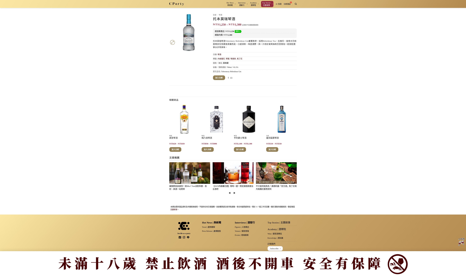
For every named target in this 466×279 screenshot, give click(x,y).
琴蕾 (227, 59)
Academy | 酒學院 (277, 229)
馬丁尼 (239, 59)
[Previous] (169, 130)
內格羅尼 (221, 59)
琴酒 (220, 15)
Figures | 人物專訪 (242, 227)
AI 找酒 (278, 4)
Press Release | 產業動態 (211, 231)
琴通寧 (233, 59)
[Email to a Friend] (231, 78)
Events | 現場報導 (242, 235)
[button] (296, 4)
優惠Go (238, 31)
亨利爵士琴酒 (240, 138)
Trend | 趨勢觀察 (208, 227)
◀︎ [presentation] (230, 193)
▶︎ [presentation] (234, 193)
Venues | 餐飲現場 (242, 231)
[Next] (296, 130)
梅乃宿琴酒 (207, 138)
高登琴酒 (173, 138)
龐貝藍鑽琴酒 (272, 138)
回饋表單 (174, 210)
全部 (214, 15)
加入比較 (219, 78)
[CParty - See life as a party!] (176, 3)
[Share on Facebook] (228, 78)
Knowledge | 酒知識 (275, 238)
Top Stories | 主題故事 (279, 222)
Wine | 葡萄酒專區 (275, 234)
